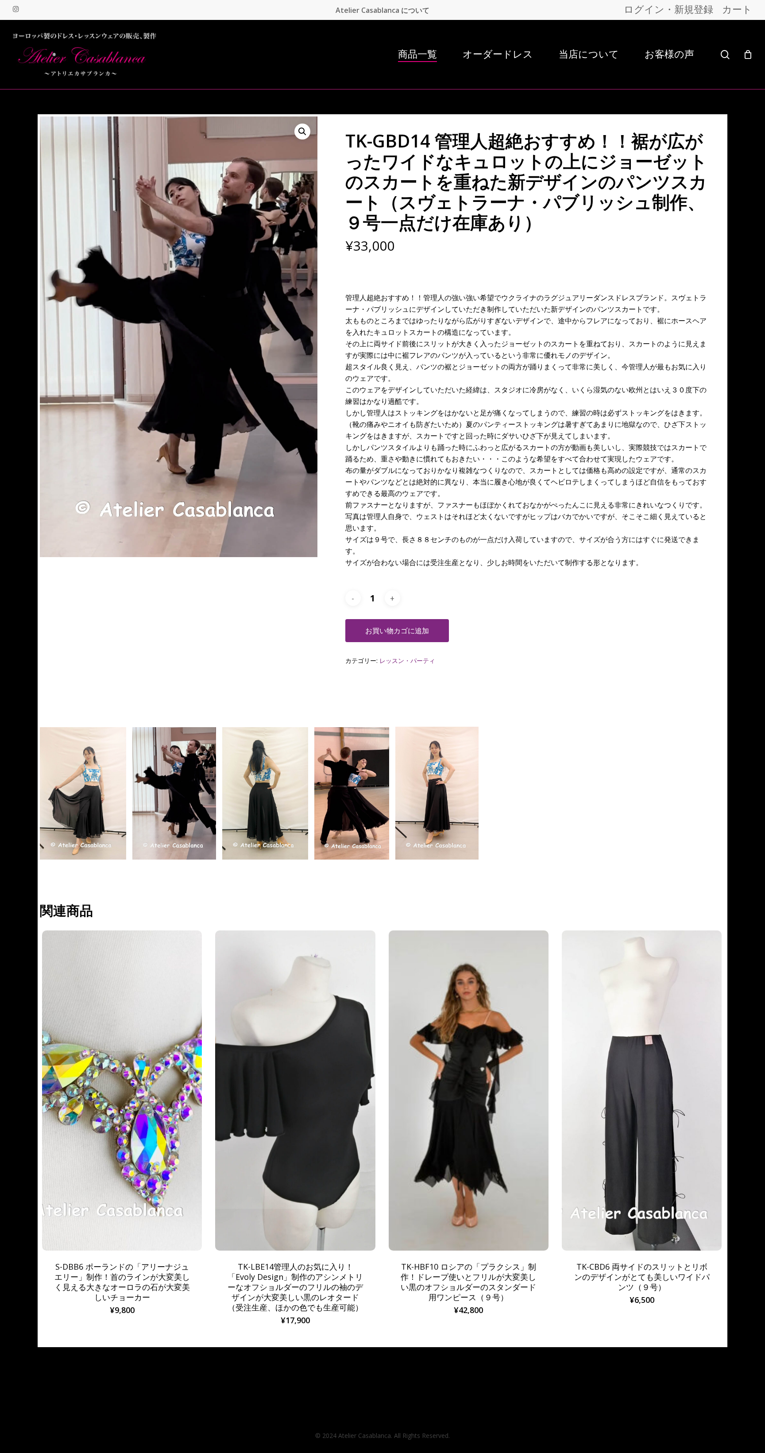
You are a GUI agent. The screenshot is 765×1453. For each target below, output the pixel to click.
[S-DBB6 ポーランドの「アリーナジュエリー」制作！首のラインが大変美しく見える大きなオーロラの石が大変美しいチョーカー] (122, 1090)
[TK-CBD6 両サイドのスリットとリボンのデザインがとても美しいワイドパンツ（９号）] (642, 1090)
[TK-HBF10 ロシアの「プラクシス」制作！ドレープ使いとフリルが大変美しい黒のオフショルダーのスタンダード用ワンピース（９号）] (469, 1090)
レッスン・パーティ (407, 660)
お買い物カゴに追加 (397, 630)
